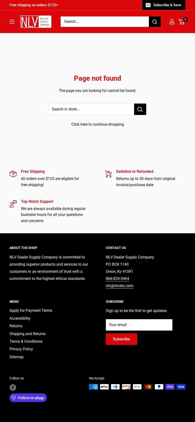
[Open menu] (12, 22)
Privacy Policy (21, 349)
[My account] (172, 21)
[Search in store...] (140, 109)
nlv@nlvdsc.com (119, 285)
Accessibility (20, 318)
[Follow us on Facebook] (13, 387)
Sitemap (17, 357)
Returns (16, 326)
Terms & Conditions (26, 341)
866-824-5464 (117, 278)
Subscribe (121, 339)
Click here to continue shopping (97, 124)
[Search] (155, 21)
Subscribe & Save (167, 5)
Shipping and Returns (28, 334)
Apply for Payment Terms (31, 310)
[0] (182, 22)
